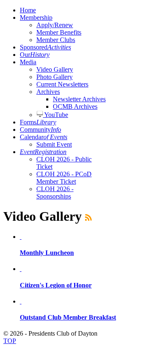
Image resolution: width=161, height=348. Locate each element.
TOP (9, 340)
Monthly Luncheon (47, 252)
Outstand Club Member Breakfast (68, 317)
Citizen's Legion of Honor (56, 285)
